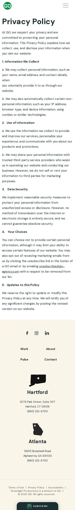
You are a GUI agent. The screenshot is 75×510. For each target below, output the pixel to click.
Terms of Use (16, 487)
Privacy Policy (36, 487)
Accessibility (55, 487)
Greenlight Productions (25, 490)
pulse (24, 359)
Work (24, 349)
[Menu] (66, 6)
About (50, 349)
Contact (50, 359)
